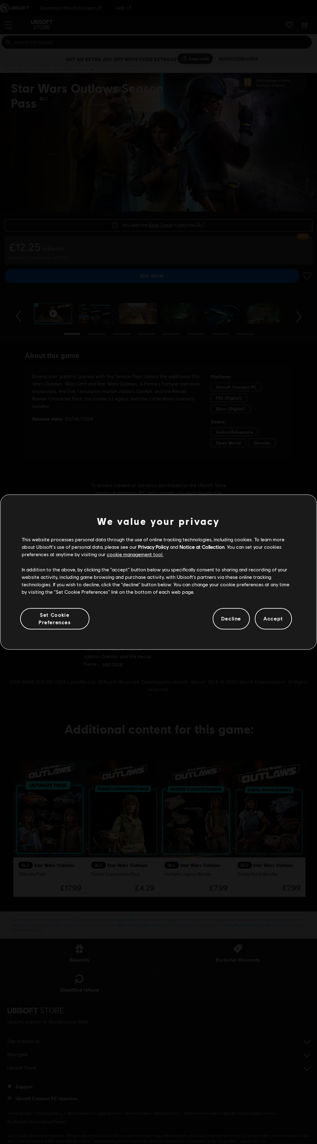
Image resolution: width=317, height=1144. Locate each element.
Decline (231, 619)
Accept (273, 619)
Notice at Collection (202, 547)
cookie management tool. (135, 554)
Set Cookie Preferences (55, 618)
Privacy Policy (153, 547)
